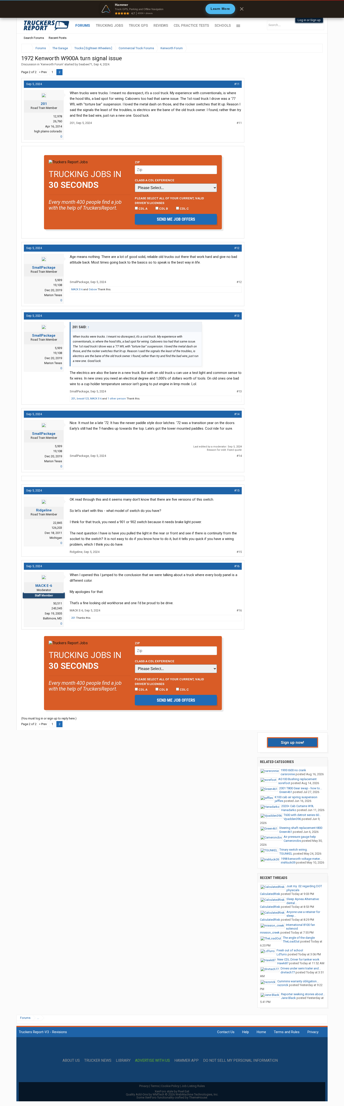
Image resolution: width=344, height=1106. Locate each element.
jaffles (279, 801)
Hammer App (186, 1060)
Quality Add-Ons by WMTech (172, 1094)
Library (123, 1060)
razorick (282, 985)
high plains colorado (48, 131)
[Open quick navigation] (316, 48)
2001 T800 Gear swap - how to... (300, 788)
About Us (71, 1060)
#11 (236, 84)
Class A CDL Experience (154, 180)
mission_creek (270, 932)
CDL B (163, 208)
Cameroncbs (292, 840)
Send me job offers (176, 219)
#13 (236, 315)
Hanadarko (288, 810)
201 (44, 104)
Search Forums (34, 38)
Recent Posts (57, 38)
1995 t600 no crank (293, 770)
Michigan (56, 538)
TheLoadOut (291, 941)
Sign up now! (292, 742)
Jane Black (288, 998)
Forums (82, 25)
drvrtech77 (288, 972)
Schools (223, 25)
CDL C (184, 208)
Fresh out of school (290, 950)
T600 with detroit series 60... (302, 815)
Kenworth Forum (52, 64)
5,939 (58, 280)
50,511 (57, 603)
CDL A (142, 208)
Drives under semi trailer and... (301, 968)
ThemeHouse (198, 1097)
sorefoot (284, 783)
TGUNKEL (286, 853)
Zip (137, 162)
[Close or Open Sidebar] (310, 48)
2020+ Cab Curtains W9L (297, 806)
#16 (236, 566)
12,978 (57, 116)
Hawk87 (282, 963)
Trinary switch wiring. (293, 849)
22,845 (57, 523)
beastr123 (83, 398)
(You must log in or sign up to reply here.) (49, 718)
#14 (236, 414)
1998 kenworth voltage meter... (301, 858)
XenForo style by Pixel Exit (172, 1091)
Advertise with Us (152, 1060)
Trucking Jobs (109, 25)
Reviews (161, 25)
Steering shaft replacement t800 (300, 828)
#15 (236, 490)
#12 (236, 248)
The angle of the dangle (299, 937)
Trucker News (97, 1060)
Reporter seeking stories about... (303, 994)
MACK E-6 (77, 289)
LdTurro (282, 954)
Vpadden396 (292, 819)
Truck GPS (138, 25)
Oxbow (93, 289)
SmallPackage (43, 267)
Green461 (285, 792)
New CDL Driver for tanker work (298, 959)
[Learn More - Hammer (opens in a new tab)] (172, 9)
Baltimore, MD (52, 618)
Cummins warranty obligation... (298, 981)
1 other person (117, 398)
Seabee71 (85, 64)
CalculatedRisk (270, 894)
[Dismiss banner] (242, 9)
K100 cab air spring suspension (296, 797)
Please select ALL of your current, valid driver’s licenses (169, 200)
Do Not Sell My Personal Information (240, 1060)
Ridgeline (44, 510)
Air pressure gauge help (300, 836)
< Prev (43, 72)
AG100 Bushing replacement (297, 779)
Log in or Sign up (309, 20)
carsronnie (288, 774)
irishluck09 (288, 862)
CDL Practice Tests (191, 25)
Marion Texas (53, 295)
